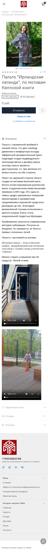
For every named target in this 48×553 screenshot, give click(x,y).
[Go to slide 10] (31, 68)
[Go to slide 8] (28, 68)
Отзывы (6, 516)
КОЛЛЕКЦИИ (17, 11)
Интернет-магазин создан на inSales (16, 548)
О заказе (7, 482)
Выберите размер (9, 93)
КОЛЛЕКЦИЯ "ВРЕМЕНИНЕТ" (15, 14)
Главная (5, 11)
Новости (6, 512)
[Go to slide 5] (23, 68)
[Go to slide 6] (24, 68)
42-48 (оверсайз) (10, 97)
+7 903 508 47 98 (11, 458)
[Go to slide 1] (16, 68)
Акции (5, 525)
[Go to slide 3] (19, 68)
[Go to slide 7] (26, 68)
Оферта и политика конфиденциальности (21, 487)
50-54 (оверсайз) (27, 97)
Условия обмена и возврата (15, 491)
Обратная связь (10, 496)
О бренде (7, 507)
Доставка (7, 521)
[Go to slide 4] (21, 68)
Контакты (7, 530)
